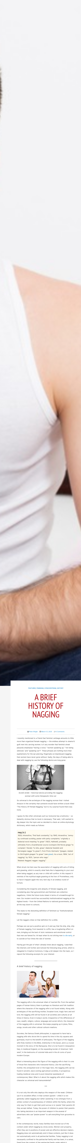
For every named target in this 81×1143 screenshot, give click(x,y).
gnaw (50, 854)
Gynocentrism (50, 688)
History (60, 688)
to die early (67, 935)
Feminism (40, 688)
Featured (32, 688)
